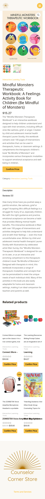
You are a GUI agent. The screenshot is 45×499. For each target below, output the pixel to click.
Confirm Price (12, 169)
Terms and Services (22, 491)
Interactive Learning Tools (13, 79)
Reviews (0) (7, 196)
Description (7, 190)
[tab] (22, 190)
